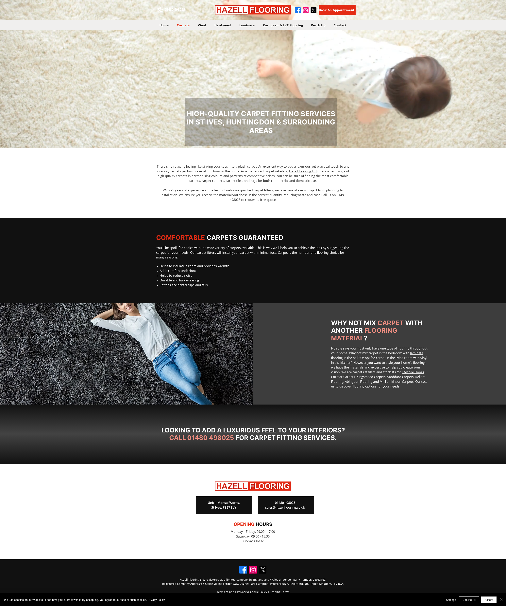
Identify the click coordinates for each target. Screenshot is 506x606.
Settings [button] (451, 600)
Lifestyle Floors (413, 372)
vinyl (423, 358)
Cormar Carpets (343, 377)
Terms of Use (225, 592)
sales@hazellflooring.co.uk (285, 507)
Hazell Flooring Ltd (303, 171)
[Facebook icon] (298, 10)
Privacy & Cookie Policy (252, 592)
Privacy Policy (156, 600)
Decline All (469, 600)
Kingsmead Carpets (371, 377)
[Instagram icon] (306, 10)
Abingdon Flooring (358, 381)
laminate (416, 353)
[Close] (501, 600)
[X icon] (313, 10)
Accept (489, 600)
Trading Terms (280, 592)
